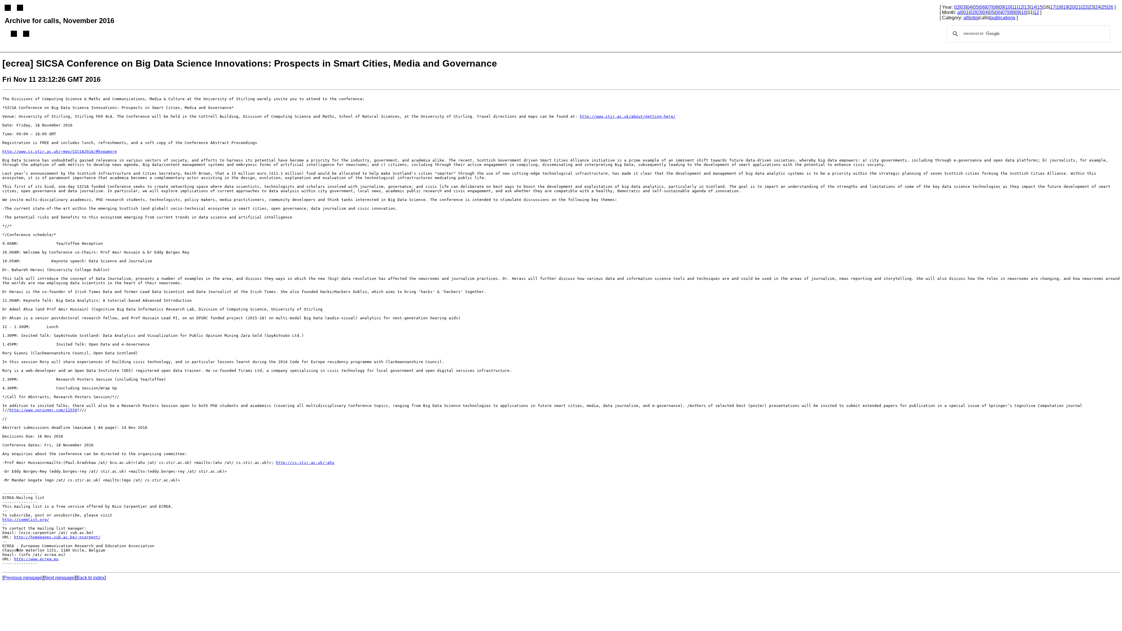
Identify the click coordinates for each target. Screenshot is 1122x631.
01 (966, 12)
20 (1072, 7)
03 (963, 7)
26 (1110, 7)
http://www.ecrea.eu (36, 559)
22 (1085, 7)
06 (982, 7)
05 (976, 7)
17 (1052, 7)
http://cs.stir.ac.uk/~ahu (305, 462)
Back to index (91, 577)
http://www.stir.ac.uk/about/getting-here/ (628, 116)
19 (1065, 7)
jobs (973, 17)
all (959, 12)
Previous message (23, 577)
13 (1027, 7)
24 (1097, 7)
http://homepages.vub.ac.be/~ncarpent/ (57, 537)
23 (1091, 7)
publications (1002, 17)
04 (969, 7)
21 (1078, 7)
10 (1008, 7)
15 (1040, 7)
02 (956, 7)
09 (1001, 7)
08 (995, 7)
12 (1020, 7)
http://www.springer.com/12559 (43, 410)
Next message (59, 577)
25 (1104, 7)
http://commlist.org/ (25, 519)
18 (1059, 7)
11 (1014, 7)
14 (1033, 7)
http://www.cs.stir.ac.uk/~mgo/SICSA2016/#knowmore (59, 151)
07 (988, 7)
